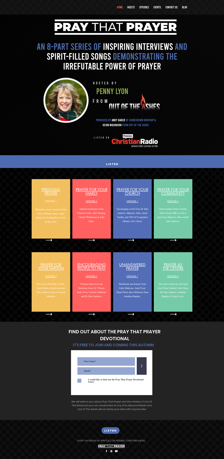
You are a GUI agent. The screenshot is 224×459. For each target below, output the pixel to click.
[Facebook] (106, 451)
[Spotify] (111, 451)
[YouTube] (116, 451)
